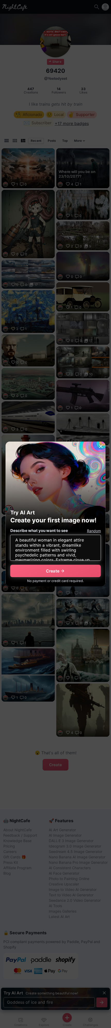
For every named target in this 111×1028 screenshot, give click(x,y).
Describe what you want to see (39, 530)
